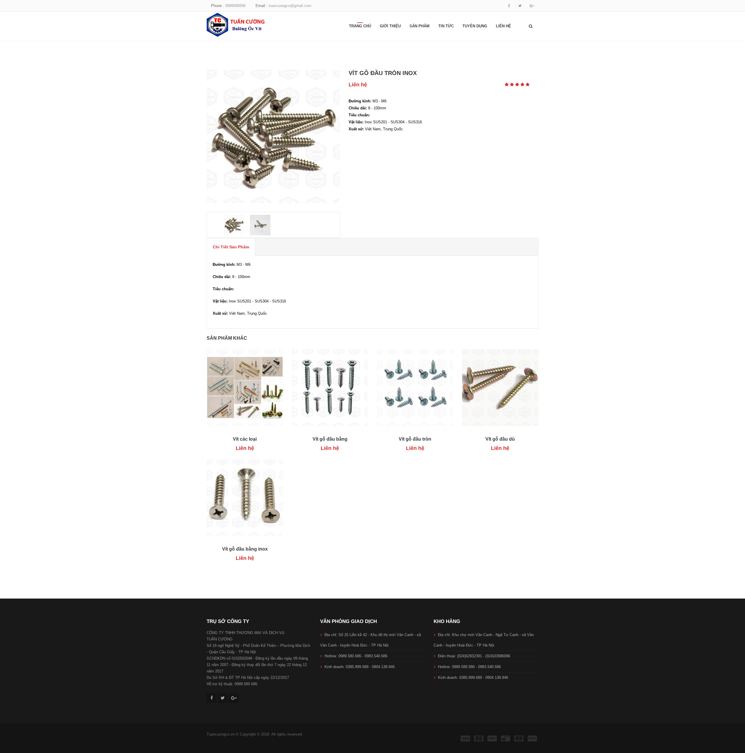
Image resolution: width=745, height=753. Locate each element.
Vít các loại (245, 439)
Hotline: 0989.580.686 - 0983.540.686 (355, 656)
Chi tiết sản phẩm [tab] (231, 247)
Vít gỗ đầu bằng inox (245, 548)
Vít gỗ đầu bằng (330, 439)
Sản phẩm (419, 26)
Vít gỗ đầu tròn (415, 439)
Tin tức (446, 26)
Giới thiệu (390, 26)
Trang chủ (360, 26)
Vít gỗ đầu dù (500, 439)
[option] (273, 136)
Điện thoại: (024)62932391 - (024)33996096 (474, 656)
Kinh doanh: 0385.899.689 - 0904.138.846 (359, 667)
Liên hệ (503, 26)
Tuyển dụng (474, 26)
